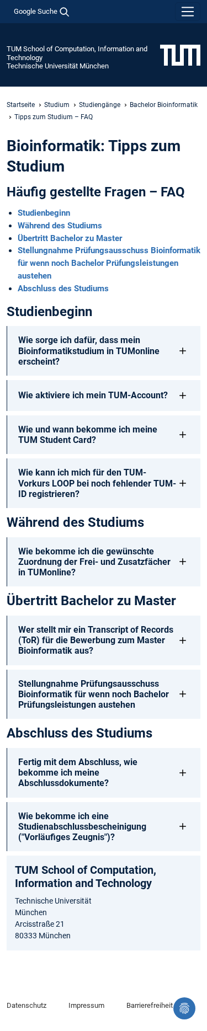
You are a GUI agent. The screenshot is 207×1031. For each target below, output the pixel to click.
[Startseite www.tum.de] (180, 55)
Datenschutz (26, 1005)
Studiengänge (99, 105)
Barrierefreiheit (149, 1005)
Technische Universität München (58, 66)
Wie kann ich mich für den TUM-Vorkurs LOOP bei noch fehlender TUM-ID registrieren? (97, 483)
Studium (57, 105)
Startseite (21, 105)
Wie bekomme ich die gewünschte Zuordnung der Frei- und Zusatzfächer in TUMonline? (94, 562)
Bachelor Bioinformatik (164, 105)
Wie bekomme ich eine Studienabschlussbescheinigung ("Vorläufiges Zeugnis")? (82, 826)
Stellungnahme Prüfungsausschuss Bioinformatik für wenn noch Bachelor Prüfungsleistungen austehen (93, 694)
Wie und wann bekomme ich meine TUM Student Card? (87, 434)
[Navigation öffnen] (187, 11)
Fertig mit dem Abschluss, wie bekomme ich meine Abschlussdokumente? (77, 772)
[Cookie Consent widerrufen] (184, 1008)
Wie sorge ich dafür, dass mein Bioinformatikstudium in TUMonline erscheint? (89, 350)
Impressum (86, 1005)
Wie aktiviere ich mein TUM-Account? (93, 395)
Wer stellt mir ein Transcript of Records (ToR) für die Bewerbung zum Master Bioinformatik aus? (95, 640)
